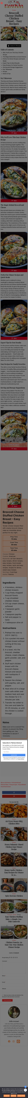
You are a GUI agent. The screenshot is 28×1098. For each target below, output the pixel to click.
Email (4, 982)
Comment (4, 961)
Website (4, 988)
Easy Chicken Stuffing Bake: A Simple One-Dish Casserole (14, 919)
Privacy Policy (21, 1095)
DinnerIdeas (5, 784)
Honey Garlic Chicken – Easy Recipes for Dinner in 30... (14, 872)
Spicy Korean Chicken (14, 896)
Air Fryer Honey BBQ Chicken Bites (14, 822)
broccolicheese (6, 782)
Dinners (19, 914)
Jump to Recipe (15, 46)
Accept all (6, 1095)
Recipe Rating (5, 957)
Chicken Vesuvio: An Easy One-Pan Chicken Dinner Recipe (14, 944)
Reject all (13, 1095)
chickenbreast (16, 782)
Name (4, 975)
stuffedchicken (6, 786)
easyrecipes (13, 784)
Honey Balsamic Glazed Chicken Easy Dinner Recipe (14, 846)
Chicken (14, 10)
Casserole (9, 914)
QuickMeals (22, 784)
